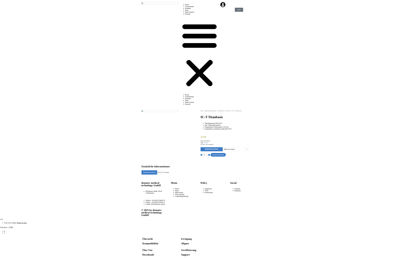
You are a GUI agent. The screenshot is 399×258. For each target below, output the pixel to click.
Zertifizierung (188, 250)
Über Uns (147, 250)
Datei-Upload (189, 12)
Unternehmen (189, 6)
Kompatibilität (150, 243)
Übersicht (147, 239)
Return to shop (22, 223)
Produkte (188, 8)
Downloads (148, 254)
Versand (206, 142)
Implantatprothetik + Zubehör (214, 111)
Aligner (185, 243)
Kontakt (187, 14)
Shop (186, 10)
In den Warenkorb (218, 155)
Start (202, 111)
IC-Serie (227, 111)
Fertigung (186, 239)
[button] (199, 54)
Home (187, 5)
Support (185, 254)
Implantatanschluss (211, 149)
